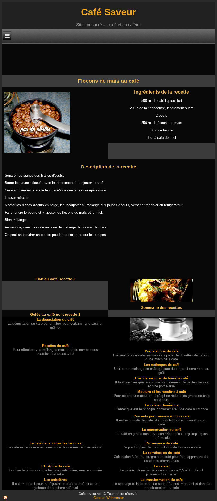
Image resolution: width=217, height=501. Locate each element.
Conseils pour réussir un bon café (161, 416)
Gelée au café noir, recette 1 (55, 314)
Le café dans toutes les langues (55, 443)
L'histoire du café (55, 466)
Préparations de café (161, 351)
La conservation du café (161, 430)
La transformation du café (162, 480)
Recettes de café (55, 346)
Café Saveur (108, 12)
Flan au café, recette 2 (55, 279)
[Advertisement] (98, 59)
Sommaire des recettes (161, 307)
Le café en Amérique (161, 405)
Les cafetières (55, 480)
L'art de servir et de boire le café (161, 378)
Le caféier (162, 466)
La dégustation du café (55, 319)
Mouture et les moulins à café (161, 392)
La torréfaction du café (161, 453)
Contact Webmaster (108, 498)
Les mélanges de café (161, 365)
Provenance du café (162, 443)
